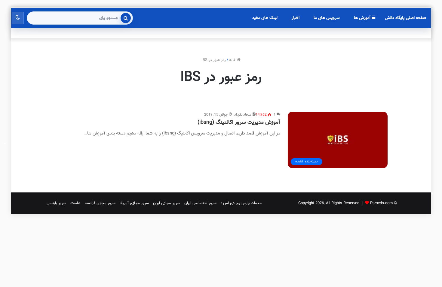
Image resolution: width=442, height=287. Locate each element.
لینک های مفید (265, 18)
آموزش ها (363, 18)
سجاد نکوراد (242, 114)
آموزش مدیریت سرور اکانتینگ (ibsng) (239, 122)
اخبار (295, 18)
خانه (233, 60)
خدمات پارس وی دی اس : (241, 203)
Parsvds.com (381, 203)
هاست (75, 203)
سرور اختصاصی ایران (200, 203)
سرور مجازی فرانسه (100, 203)
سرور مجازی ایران (166, 203)
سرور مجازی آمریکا (134, 203)
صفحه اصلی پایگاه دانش (405, 18)
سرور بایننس (56, 203)
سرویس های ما (327, 18)
